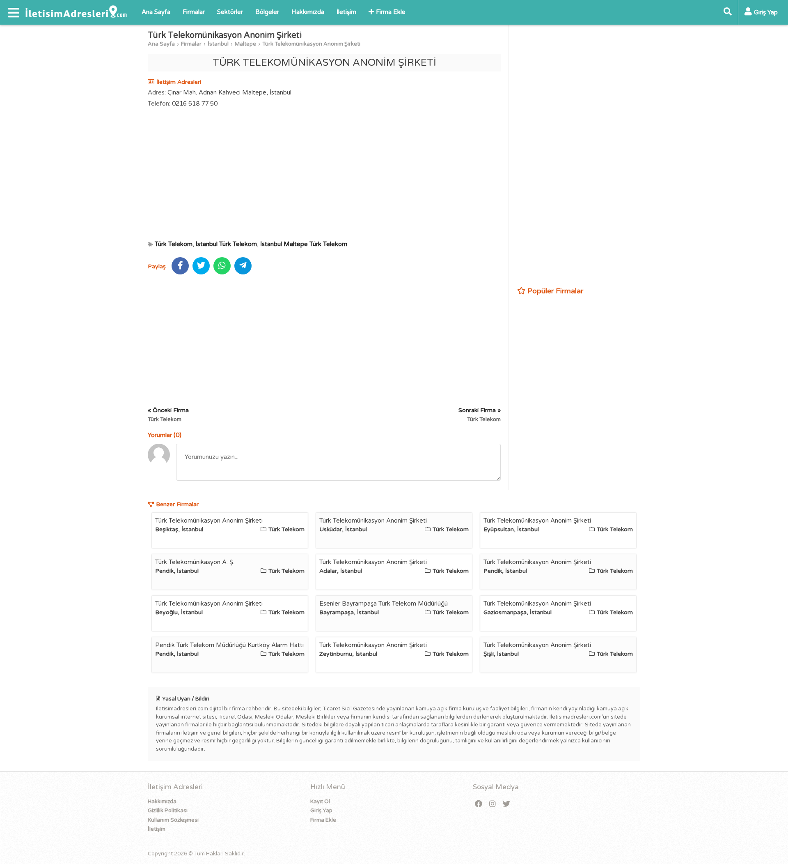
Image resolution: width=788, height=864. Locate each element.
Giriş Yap (321, 810)
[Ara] (727, 12)
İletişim (346, 12)
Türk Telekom (173, 244)
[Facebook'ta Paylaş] (180, 265)
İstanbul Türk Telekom (226, 244)
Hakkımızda (307, 12)
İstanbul (218, 44)
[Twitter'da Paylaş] (201, 265)
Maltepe (245, 44)
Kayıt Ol (320, 801)
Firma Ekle (390, 12)
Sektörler (230, 12)
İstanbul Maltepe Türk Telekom (303, 244)
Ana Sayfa (156, 12)
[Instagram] (492, 804)
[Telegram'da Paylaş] (243, 265)
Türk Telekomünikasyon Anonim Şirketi (311, 44)
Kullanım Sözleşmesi (173, 820)
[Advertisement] (324, 173)
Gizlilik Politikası (168, 810)
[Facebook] (478, 804)
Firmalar (194, 12)
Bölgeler (267, 12)
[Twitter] (506, 804)
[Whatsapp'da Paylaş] (222, 265)
